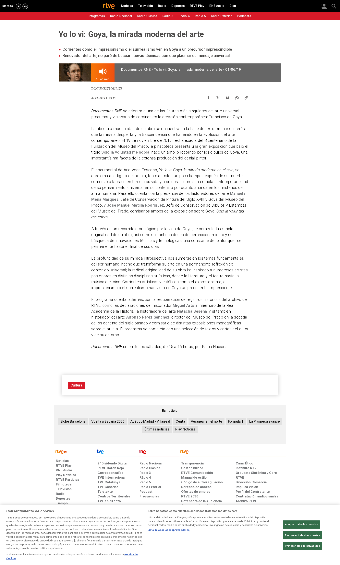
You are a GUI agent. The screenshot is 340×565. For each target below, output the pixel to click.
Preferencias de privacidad (302, 545)
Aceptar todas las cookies (301, 524)
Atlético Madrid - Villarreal (150, 421)
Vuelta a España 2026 (108, 421)
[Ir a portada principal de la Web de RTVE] (75, 451)
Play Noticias (185, 429)
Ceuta (180, 421)
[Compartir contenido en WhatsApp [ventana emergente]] (237, 97)
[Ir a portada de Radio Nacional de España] (158, 452)
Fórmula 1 (235, 421)
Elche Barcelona (72, 421)
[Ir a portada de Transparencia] (232, 452)
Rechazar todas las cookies (302, 535)
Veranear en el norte (206, 421)
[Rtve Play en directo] (18, 6)
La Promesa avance (264, 421)
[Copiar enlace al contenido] (246, 97)
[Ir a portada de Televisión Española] (116, 452)
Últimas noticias (156, 429)
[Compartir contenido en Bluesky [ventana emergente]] (227, 97)
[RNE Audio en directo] (25, 6)
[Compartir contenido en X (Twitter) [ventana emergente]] (218, 97)
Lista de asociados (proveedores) (169, 529)
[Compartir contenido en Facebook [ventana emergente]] (208, 97)
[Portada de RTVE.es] (109, 6)
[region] (170, 535)
